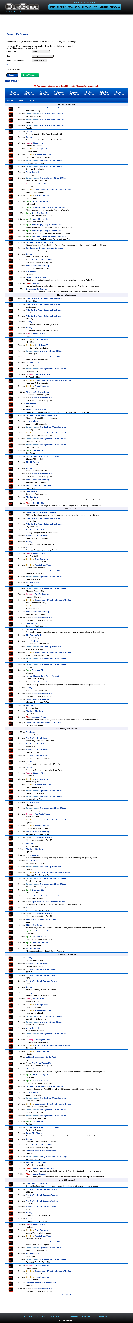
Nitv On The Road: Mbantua (45, 108)
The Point (30, 705)
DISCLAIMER (86, 1317)
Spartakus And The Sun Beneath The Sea (48, 190)
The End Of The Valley (36, 1162)
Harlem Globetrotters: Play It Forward (42, 456)
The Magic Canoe (38, 184)
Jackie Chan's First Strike (40, 1168)
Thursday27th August (74, 93)
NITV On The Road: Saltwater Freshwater (44, 298)
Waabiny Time (35, 143)
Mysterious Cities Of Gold (44, 160)
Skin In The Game (34, 925)
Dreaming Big (35, 450)
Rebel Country (32, 855)
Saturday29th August (104, 93)
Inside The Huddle (37, 219)
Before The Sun (33, 948)
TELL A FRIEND (101, 7)
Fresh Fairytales (37, 195)
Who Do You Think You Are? (38, 485)
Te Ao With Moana (34, 1133)
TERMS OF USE (102, 1317)
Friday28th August (89, 93)
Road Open (31, 732)
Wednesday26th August (59, 93)
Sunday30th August (119, 93)
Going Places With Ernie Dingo (46, 1156)
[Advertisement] (66, 23)
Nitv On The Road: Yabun (37, 530)
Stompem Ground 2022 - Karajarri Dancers (44, 1086)
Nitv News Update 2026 (39, 260)
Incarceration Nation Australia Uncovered (44, 723)
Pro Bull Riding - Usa (38, 201)
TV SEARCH (87, 7)
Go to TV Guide (30, 75)
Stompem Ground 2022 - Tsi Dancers (42, 415)
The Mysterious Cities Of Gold (46, 178)
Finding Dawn (32, 497)
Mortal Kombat (36, 1174)
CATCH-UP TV (74, 7)
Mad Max (33, 283)
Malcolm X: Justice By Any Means (41, 512)
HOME (52, 7)
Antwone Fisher (36, 717)
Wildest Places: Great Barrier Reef (41, 919)
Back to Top (66, 1294)
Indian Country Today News (41, 682)
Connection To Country (36, 289)
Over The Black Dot (37, 213)
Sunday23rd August (14, 93)
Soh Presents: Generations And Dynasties (44, 248)
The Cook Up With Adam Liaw (46, 427)
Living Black (31, 491)
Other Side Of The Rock (36, 1183)
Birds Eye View (37, 149)
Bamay (29, 131)
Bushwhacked (32, 172)
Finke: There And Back (36, 277)
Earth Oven (31, 271)
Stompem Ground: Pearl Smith (39, 242)
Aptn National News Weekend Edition (45, 902)
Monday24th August (29, 93)
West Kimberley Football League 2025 (46, 236)
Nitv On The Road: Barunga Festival (42, 969)
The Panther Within (34, 635)
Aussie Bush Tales (38, 155)
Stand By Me (35, 503)
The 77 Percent (32, 462)
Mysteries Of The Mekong (37, 266)
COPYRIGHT (56, 1317)
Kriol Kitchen (32, 421)
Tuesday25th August (44, 93)
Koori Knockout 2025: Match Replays (45, 207)
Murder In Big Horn (34, 711)
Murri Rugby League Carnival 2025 (44, 225)
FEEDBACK (115, 7)
